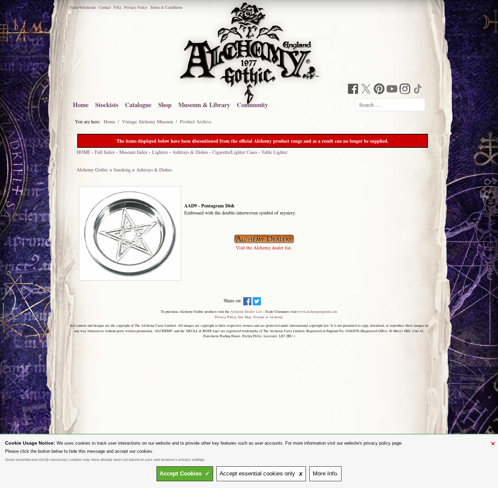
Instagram (405, 89)
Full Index (105, 152)
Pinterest (380, 89)
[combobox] (390, 104)
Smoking (122, 169)
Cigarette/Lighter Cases (234, 152)
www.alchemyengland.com (317, 311)
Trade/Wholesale (82, 7)
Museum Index (133, 152)
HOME (83, 152)
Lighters (160, 152)
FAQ (117, 7)
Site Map (244, 316)
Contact (105, 7)
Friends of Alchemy (267, 316)
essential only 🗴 (261, 473)
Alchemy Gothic (92, 169)
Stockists (106, 104)
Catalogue (138, 104)
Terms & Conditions (166, 7)
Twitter (367, 89)
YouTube (393, 89)
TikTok (418, 89)
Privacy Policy (135, 7)
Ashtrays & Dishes (190, 152)
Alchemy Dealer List (246, 311)
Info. (325, 473)
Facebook (354, 89)
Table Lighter (275, 152)
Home (80, 104)
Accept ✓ (185, 473)
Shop (164, 104)
